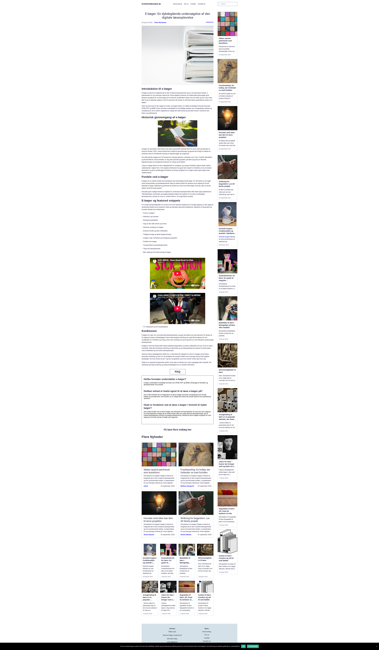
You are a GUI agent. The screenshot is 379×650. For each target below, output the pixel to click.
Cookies (193, 4)
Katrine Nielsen (186, 535)
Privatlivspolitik (252, 646)
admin (146, 486)
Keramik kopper (224, 237)
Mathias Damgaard (187, 486)
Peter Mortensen (160, 22)
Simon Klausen (149, 535)
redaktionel (209, 22)
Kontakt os (201, 4)
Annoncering (177, 4)
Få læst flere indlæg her (177, 429)
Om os (186, 4)
